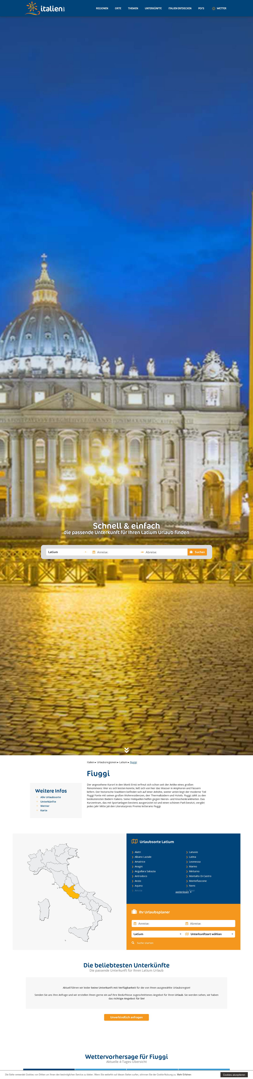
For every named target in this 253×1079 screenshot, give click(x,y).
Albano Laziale (143, 856)
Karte (43, 810)
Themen (133, 8)
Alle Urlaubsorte (50, 797)
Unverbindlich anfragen (126, 1017)
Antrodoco (141, 876)
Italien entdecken (179, 8)
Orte (118, 8)
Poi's (201, 8)
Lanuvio (193, 852)
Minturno (194, 871)
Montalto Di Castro (200, 876)
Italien (90, 762)
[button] (67, 552)
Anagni (139, 866)
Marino (193, 866)
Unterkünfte (153, 8)
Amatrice (140, 861)
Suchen (199, 552)
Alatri (138, 852)
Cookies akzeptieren (234, 1074)
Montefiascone (198, 880)
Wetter (221, 8)
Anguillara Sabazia (145, 871)
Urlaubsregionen (107, 762)
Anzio (138, 880)
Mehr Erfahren (184, 1074)
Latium (123, 762)
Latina (192, 856)
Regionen (102, 8)
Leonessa (195, 861)
